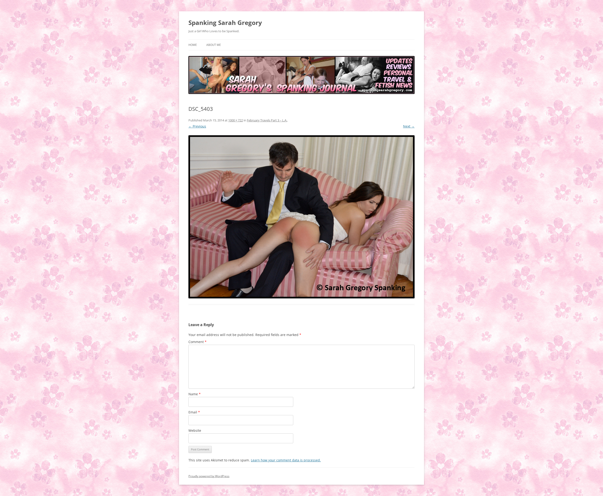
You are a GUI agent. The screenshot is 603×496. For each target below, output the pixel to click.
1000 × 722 (235, 120)
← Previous (197, 126)
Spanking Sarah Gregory (225, 22)
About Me (213, 45)
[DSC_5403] (301, 216)
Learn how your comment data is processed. (286, 460)
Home (192, 45)
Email (194, 412)
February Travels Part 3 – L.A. (267, 120)
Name (194, 394)
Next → (409, 126)
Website (194, 430)
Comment (197, 342)
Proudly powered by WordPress (208, 476)
